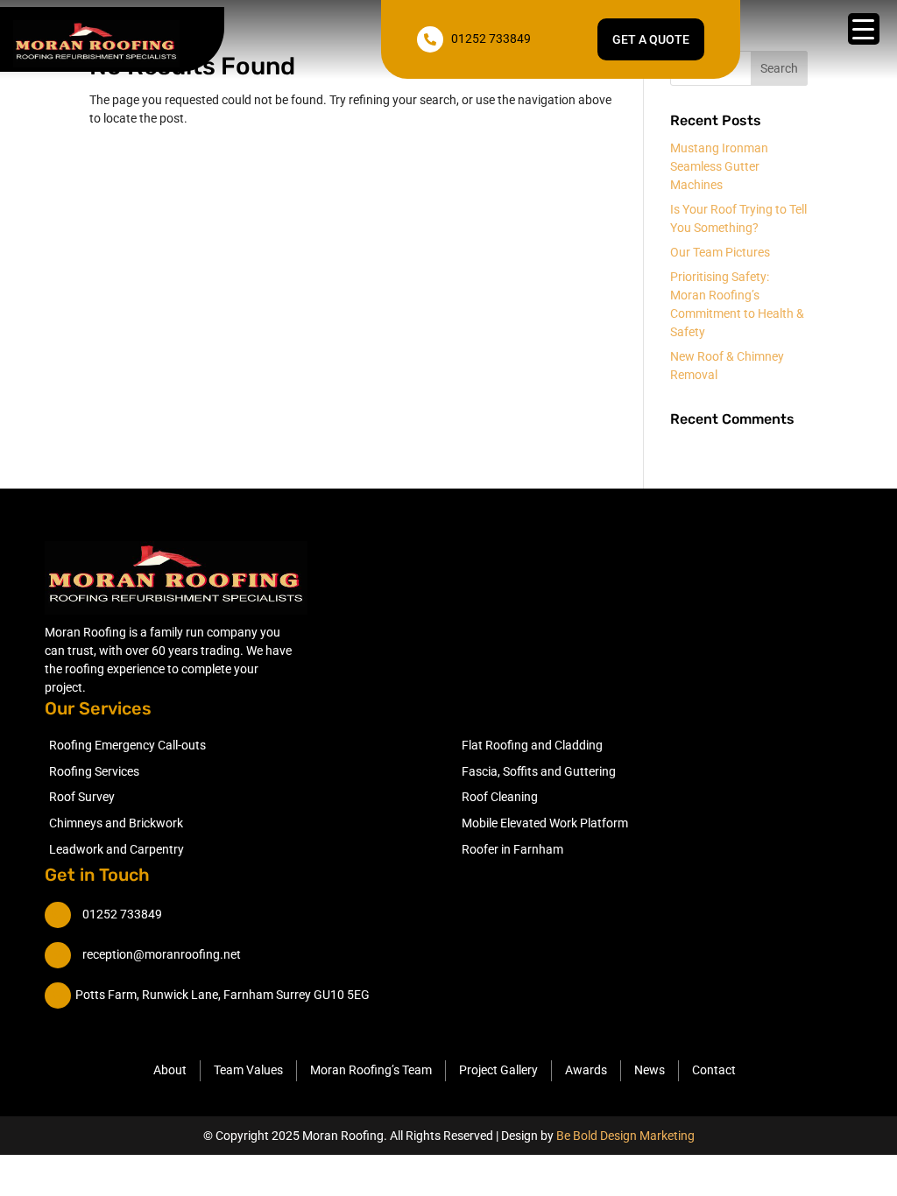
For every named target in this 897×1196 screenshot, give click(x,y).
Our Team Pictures (720, 252)
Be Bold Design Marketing (625, 1136)
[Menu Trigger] (863, 29)
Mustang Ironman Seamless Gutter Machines (719, 166)
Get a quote (650, 39)
